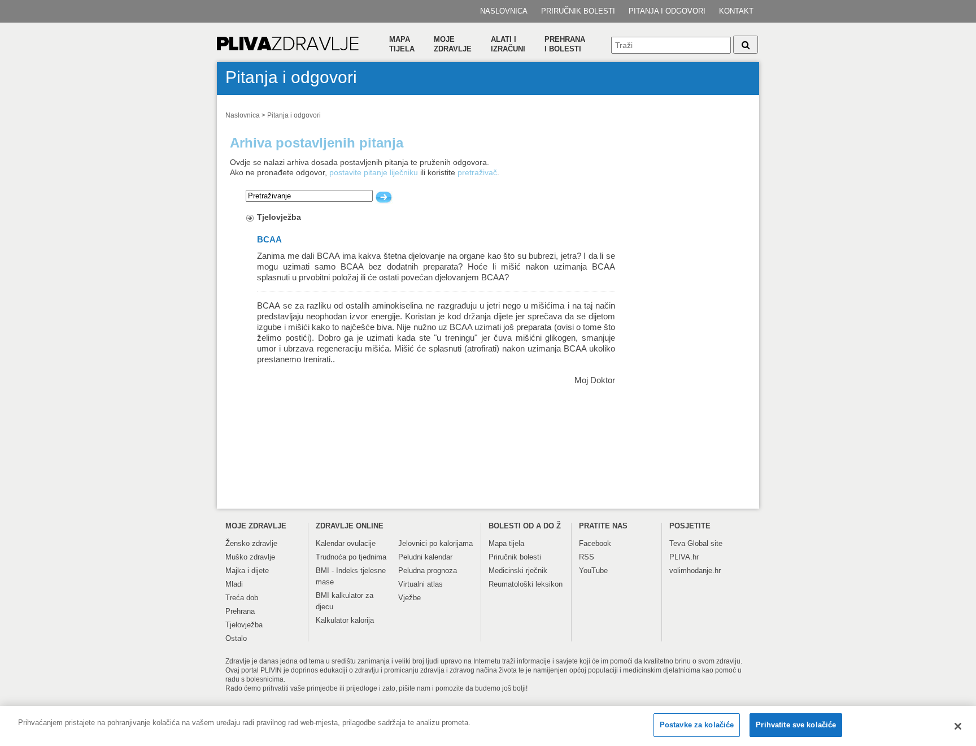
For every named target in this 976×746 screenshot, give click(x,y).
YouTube (593, 570)
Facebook (595, 543)
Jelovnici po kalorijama (435, 543)
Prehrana (240, 611)
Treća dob (241, 597)
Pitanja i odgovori (667, 11)
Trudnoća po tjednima (351, 557)
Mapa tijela (402, 44)
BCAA (269, 239)
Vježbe (409, 597)
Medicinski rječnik (518, 570)
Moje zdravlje (453, 44)
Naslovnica (504, 11)
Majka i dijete (247, 570)
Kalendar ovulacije (346, 543)
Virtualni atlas (420, 584)
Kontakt (736, 11)
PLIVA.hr (684, 557)
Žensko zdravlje (251, 543)
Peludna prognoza (427, 570)
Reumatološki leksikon (526, 584)
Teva (677, 543)
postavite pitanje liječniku (373, 172)
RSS (586, 557)
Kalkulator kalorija (345, 620)
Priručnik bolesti (578, 11)
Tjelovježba (279, 217)
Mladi (234, 584)
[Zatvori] (957, 726)
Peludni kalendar (425, 557)
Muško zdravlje (250, 557)
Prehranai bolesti (564, 44)
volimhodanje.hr (695, 570)
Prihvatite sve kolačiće (796, 725)
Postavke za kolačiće (697, 725)
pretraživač (477, 172)
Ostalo (236, 638)
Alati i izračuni (508, 44)
